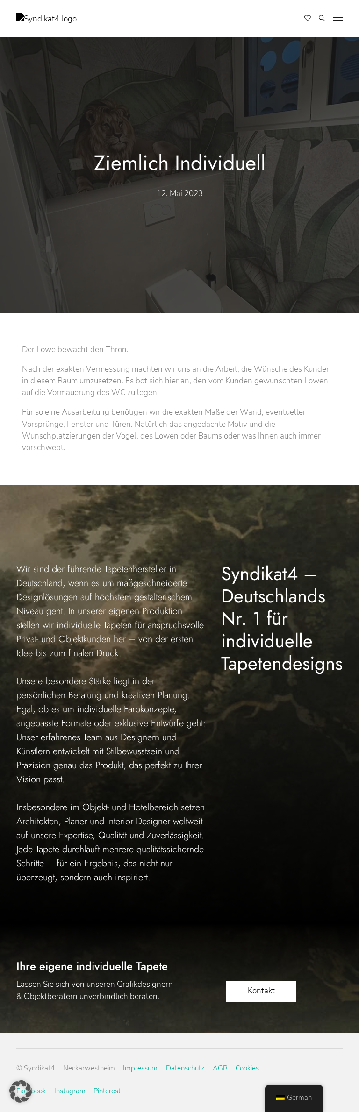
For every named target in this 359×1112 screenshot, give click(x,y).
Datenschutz (185, 1068)
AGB (220, 1068)
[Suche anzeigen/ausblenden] (322, 18)
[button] (20, 1091)
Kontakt (261, 990)
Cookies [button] (247, 1068)
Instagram (70, 1091)
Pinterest (107, 1091)
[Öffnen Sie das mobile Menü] (338, 17)
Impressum (140, 1068)
